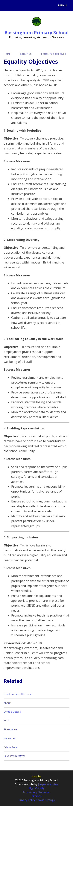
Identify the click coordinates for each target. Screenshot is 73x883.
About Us (25, 54)
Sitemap (37, 796)
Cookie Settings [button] (45, 800)
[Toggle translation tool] (16, 5)
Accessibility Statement (37, 792)
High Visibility (36, 788)
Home (7, 54)
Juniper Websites (47, 784)
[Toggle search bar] (7, 5)
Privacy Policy (27, 800)
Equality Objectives (53, 54)
